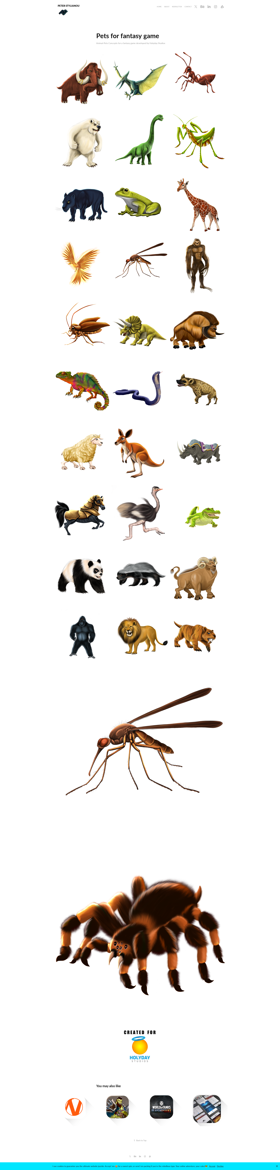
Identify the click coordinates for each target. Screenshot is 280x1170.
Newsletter (177, 7)
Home (159, 7)
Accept (212, 1166)
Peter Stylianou (68, 5)
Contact (188, 7)
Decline (220, 1166)
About (166, 7)
